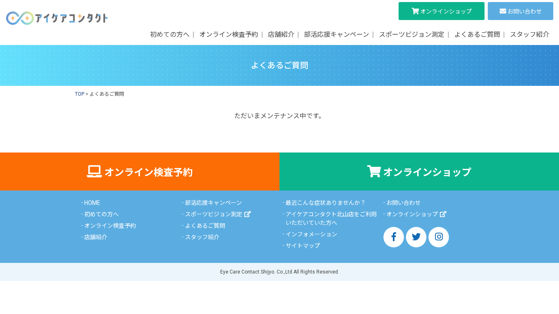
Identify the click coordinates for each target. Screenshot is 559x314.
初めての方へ (169, 34)
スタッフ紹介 (529, 34)
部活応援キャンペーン (336, 34)
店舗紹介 (281, 34)
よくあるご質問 (477, 34)
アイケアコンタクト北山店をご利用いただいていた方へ (331, 218)
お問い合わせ (524, 11)
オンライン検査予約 (228, 34)
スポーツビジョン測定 (411, 34)
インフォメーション (311, 234)
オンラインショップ (446, 11)
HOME (92, 203)
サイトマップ (303, 245)
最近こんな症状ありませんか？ (326, 203)
